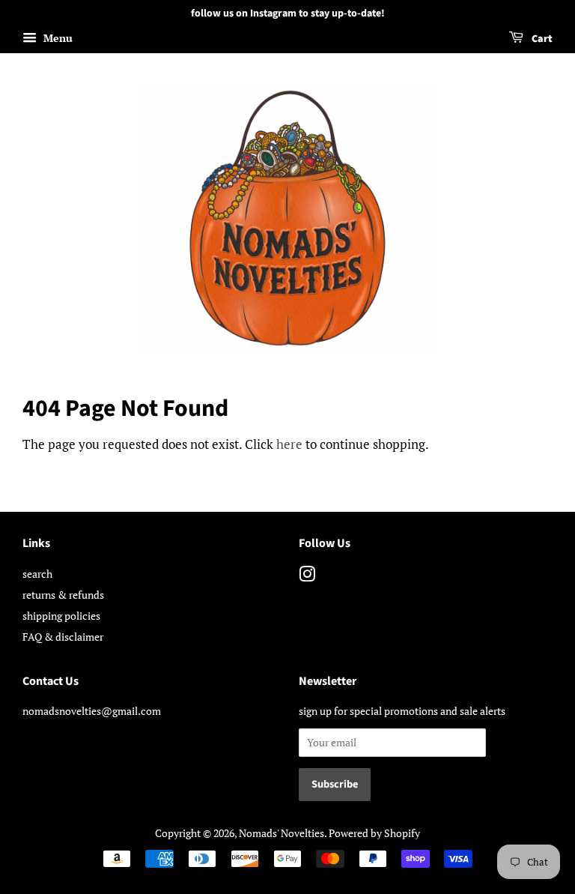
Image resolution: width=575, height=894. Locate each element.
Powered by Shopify (374, 833)
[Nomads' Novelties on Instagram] (307, 577)
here (289, 444)
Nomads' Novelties (281, 833)
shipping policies (61, 615)
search (37, 574)
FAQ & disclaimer (62, 636)
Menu (56, 38)
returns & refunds (63, 595)
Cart (541, 38)
